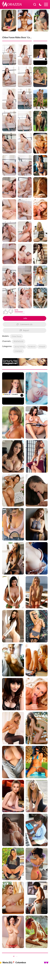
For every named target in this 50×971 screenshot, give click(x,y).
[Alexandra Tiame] (40, 298)
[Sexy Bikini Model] (36, 762)
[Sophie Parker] (36, 422)
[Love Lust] (13, 932)
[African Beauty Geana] (40, 165)
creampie (18, 351)
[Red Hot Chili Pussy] (13, 762)
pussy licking (20, 346)
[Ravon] (13, 626)
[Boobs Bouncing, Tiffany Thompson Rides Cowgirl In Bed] (36, 490)
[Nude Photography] (36, 898)
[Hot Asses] (36, 864)
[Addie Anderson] (13, 422)
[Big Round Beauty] (40, 187)
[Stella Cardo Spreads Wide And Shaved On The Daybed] (40, 77)
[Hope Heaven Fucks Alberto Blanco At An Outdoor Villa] (40, 99)
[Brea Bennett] (40, 143)
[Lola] (13, 728)
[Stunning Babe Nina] (40, 276)
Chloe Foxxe (16, 336)
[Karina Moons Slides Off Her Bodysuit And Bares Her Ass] (13, 830)
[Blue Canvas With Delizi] (36, 558)
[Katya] (36, 592)
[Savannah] (36, 796)
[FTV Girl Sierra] (36, 660)
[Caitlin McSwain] (40, 254)
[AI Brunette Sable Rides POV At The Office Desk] (13, 456)
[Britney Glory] (36, 626)
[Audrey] (13, 524)
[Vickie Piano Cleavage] (36, 830)
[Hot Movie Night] (13, 694)
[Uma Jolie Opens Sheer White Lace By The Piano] (13, 490)
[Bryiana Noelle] (36, 728)
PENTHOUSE (18, 341)
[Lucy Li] (13, 592)
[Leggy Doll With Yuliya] (13, 558)
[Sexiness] (13, 898)
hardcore (31, 346)
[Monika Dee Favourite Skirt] (36, 456)
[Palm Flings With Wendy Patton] (36, 524)
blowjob (42, 346)
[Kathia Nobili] (36, 694)
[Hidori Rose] (36, 388)
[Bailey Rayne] (40, 231)
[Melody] (13, 864)
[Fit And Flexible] (13, 796)
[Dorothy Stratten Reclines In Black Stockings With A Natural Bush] (40, 121)
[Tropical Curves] (36, 932)
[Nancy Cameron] (13, 660)
